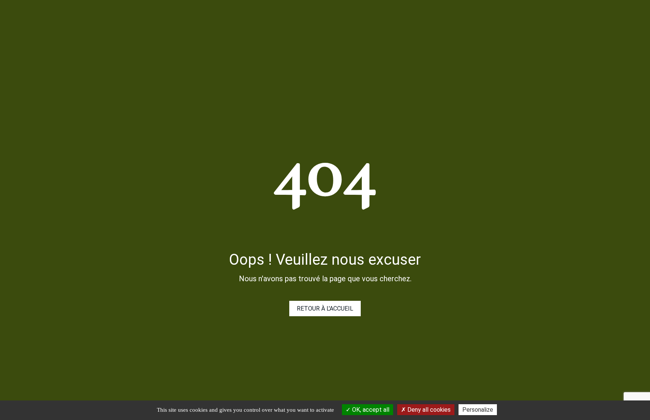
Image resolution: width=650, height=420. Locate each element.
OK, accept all (370, 409)
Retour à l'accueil (325, 308)
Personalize (477, 409)
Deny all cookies (428, 409)
